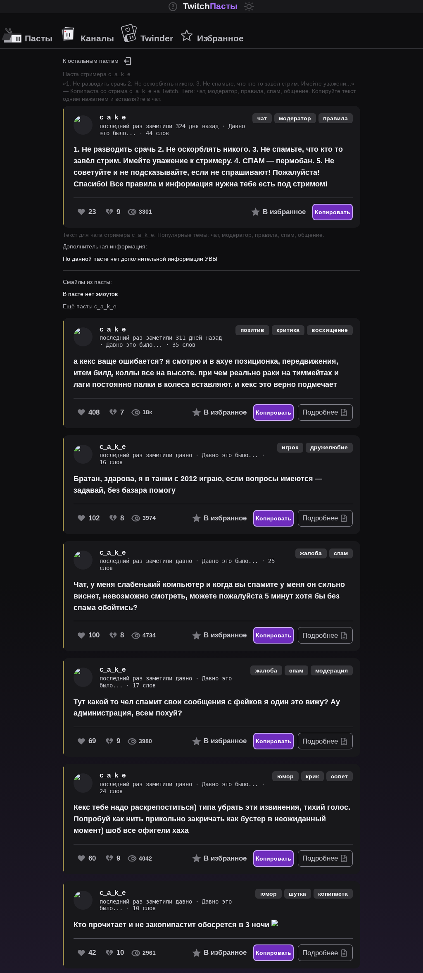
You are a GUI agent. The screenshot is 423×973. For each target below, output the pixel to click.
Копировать (332, 212)
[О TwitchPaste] (173, 6)
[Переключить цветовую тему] (249, 6)
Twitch (210, 6)
